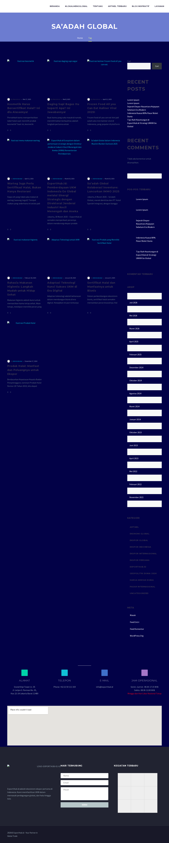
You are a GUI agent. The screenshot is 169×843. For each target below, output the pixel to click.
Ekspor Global (139, 540)
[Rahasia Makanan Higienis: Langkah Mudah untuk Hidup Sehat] (24, 255)
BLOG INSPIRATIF (140, 6)
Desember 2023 (136, 426)
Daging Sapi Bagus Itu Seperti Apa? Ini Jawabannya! (63, 108)
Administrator (17, 179)
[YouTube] (154, 833)
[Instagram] (151, 833)
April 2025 (133, 341)
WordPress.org (137, 635)
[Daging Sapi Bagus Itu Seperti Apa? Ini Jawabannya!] (64, 76)
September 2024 (136, 387)
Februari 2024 (135, 413)
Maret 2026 (134, 328)
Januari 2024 (135, 419)
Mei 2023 (133, 452)
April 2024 (133, 400)
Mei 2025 (133, 335)
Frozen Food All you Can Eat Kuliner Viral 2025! (101, 108)
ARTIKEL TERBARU (117, 6)
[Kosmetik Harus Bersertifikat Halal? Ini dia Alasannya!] (24, 76)
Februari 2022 (135, 484)
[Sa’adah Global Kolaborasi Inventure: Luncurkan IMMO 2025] (104, 156)
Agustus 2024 (135, 393)
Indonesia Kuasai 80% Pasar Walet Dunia (146, 239)
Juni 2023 (133, 445)
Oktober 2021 (135, 503)
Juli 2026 (133, 302)
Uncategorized (139, 593)
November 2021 (136, 497)
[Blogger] (157, 833)
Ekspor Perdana (140, 560)
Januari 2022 (135, 490)
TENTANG (98, 6)
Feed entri (134, 622)
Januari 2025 (135, 361)
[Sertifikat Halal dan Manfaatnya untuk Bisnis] (104, 255)
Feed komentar (137, 629)
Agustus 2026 (135, 296)
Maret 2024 (134, 406)
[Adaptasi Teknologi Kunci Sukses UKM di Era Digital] (64, 255)
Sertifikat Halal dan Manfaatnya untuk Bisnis (101, 286)
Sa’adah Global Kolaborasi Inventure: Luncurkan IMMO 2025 (103, 187)
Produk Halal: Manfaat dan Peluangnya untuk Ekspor (23, 370)
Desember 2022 (136, 464)
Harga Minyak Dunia (142, 580)
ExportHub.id (138, 567)
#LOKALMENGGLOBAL (76, 6)
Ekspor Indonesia (140, 547)
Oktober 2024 (135, 380)
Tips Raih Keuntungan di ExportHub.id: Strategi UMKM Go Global (142, 123)
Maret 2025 (134, 348)
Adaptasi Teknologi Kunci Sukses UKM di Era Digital (62, 286)
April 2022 (133, 477)
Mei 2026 (133, 315)
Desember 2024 (136, 367)
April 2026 (133, 322)
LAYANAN (159, 6)
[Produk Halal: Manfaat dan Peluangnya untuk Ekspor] (24, 338)
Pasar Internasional (142, 586)
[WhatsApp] (161, 833)
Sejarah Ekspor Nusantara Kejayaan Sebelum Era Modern (145, 223)
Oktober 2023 (135, 432)
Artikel (134, 527)
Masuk (133, 615)
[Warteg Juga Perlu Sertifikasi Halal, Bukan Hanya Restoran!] (24, 156)
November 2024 (136, 374)
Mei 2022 (133, 471)
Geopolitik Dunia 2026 (143, 573)
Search (159, 175)
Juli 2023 (133, 439)
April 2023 (133, 458)
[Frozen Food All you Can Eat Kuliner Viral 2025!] (104, 76)
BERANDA (55, 6)
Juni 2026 (133, 309)
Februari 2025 (135, 354)
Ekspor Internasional (143, 553)
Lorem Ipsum (133, 100)
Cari (129, 61)
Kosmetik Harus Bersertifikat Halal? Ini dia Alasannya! (23, 108)
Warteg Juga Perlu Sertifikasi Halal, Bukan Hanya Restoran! (24, 187)
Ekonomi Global (140, 534)
